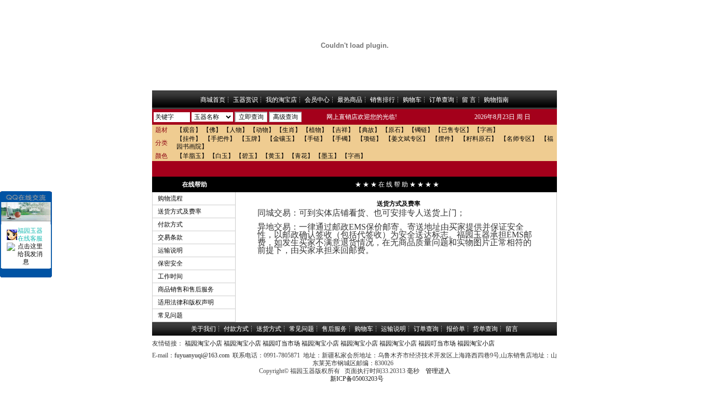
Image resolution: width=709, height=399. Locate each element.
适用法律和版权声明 (186, 302)
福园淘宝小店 (203, 343)
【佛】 (212, 130)
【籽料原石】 (478, 138)
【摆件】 (444, 138)
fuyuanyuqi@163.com (201, 355)
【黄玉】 (274, 155)
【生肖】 (288, 130)
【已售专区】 (453, 130)
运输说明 (170, 250)
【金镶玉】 (282, 138)
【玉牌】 (251, 138)
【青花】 (301, 155)
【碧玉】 (248, 155)
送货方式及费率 (179, 211)
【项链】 (369, 138)
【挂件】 (188, 138)
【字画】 (486, 130)
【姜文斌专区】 (407, 138)
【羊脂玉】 (192, 155)
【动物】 (262, 130)
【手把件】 (220, 138)
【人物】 (235, 130)
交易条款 (170, 237)
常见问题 (170, 315)
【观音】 (188, 130)
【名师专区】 (519, 138)
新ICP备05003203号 (357, 378)
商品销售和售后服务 (186, 289)
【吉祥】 (341, 130)
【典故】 (368, 130)
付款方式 (170, 224)
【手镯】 (341, 138)
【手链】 (313, 138)
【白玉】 (221, 155)
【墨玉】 (327, 155)
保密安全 (170, 263)
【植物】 (315, 130)
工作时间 (170, 276)
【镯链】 (420, 130)
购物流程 (170, 198)
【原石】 (394, 130)
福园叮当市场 (281, 343)
